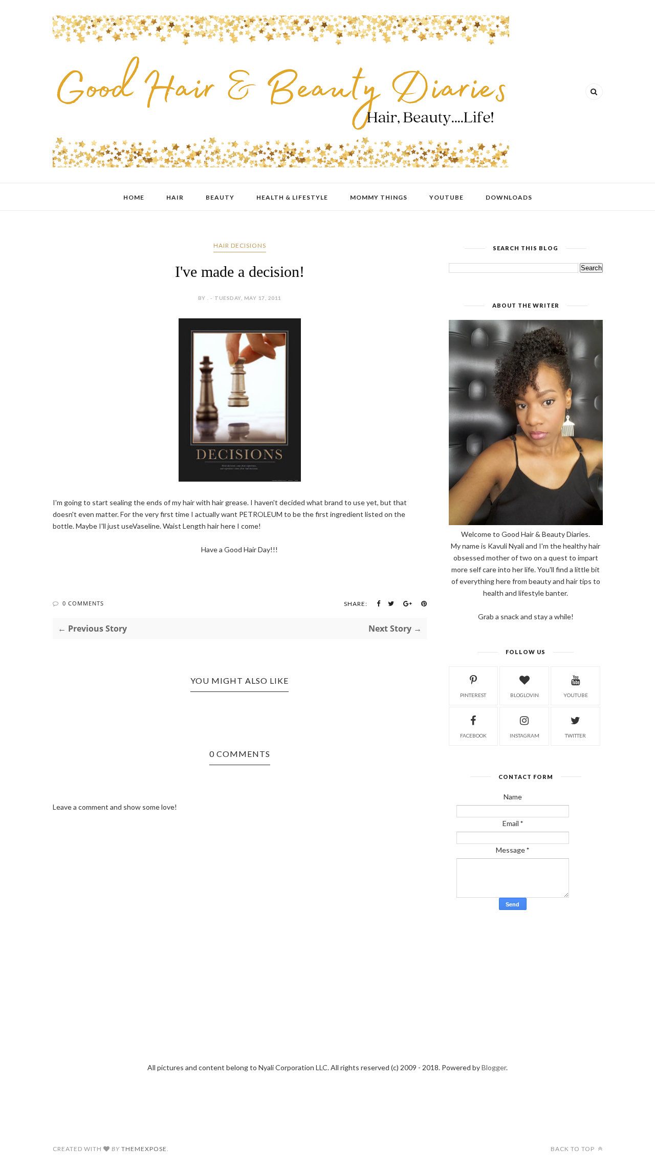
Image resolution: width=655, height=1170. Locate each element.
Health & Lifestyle (292, 197)
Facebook (473, 735)
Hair (175, 197)
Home (133, 197)
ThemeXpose (144, 1149)
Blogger (494, 1067)
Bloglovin (524, 695)
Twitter (575, 735)
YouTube (446, 197)
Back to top (573, 1149)
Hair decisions (239, 245)
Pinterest (473, 695)
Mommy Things (378, 197)
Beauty (220, 197)
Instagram (524, 735)
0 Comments (83, 603)
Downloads (509, 197)
